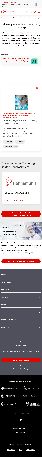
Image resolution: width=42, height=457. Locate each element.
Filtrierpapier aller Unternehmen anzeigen (21, 214)
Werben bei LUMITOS (20, 428)
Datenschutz (30, 450)
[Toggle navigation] (39, 11)
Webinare (5, 305)
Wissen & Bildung (8, 320)
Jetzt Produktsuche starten (21, 261)
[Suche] (27, 11)
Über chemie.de (21, 437)
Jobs (3, 312)
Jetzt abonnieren (21, 360)
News (3, 274)
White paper (6, 297)
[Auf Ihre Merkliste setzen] (37, 87)
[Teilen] (31, 11)
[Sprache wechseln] (34, 11)
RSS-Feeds (5, 327)
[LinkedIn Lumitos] (21, 420)
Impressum (11, 450)
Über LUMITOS (20, 433)
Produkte (5, 289)
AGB (20, 450)
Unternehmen (7, 282)
